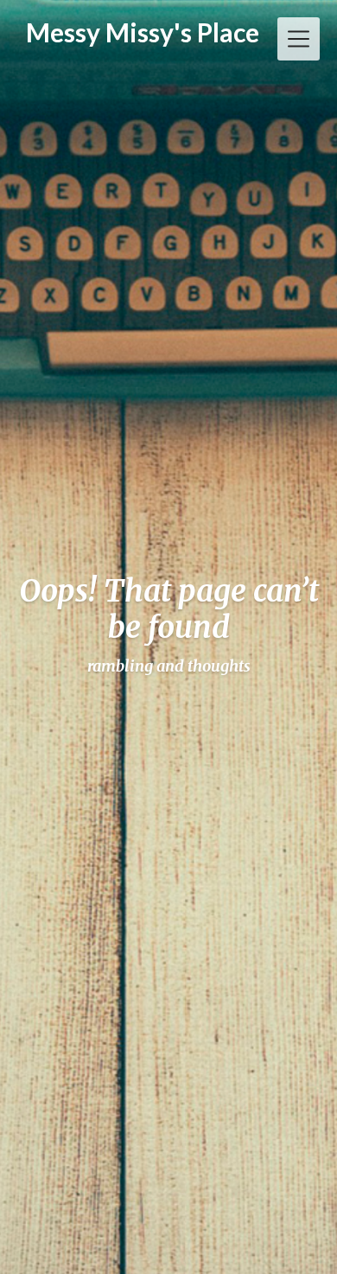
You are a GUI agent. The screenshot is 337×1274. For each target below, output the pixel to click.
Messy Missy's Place (142, 32)
